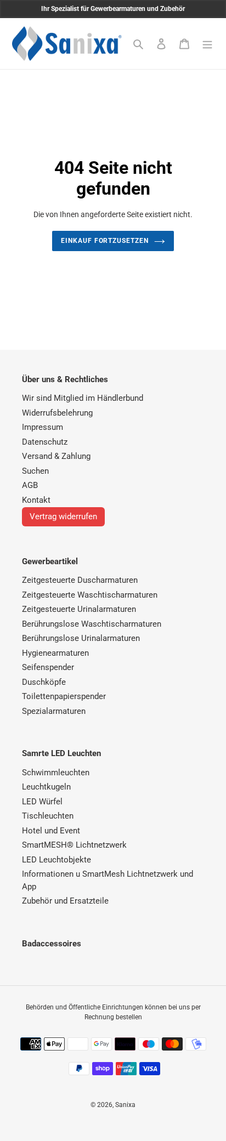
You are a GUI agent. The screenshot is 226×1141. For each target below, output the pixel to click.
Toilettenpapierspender (64, 696)
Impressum (42, 427)
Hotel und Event (51, 831)
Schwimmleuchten (55, 772)
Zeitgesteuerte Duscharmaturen (80, 580)
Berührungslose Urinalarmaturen (81, 638)
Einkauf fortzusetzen (105, 241)
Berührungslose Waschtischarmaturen (91, 624)
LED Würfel (42, 802)
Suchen (35, 471)
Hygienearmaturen (55, 653)
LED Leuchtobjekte (56, 860)
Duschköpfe (44, 682)
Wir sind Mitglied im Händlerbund (82, 398)
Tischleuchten (48, 816)
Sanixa (125, 1105)
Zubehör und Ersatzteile (65, 901)
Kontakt (36, 500)
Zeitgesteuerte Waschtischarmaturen (89, 595)
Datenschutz (44, 442)
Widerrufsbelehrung (57, 413)
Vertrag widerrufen (63, 516)
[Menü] (207, 43)
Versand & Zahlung (56, 456)
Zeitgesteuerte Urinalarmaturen (79, 609)
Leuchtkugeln (46, 787)
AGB (30, 485)
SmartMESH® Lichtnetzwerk (74, 845)
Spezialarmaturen (54, 711)
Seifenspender (48, 667)
